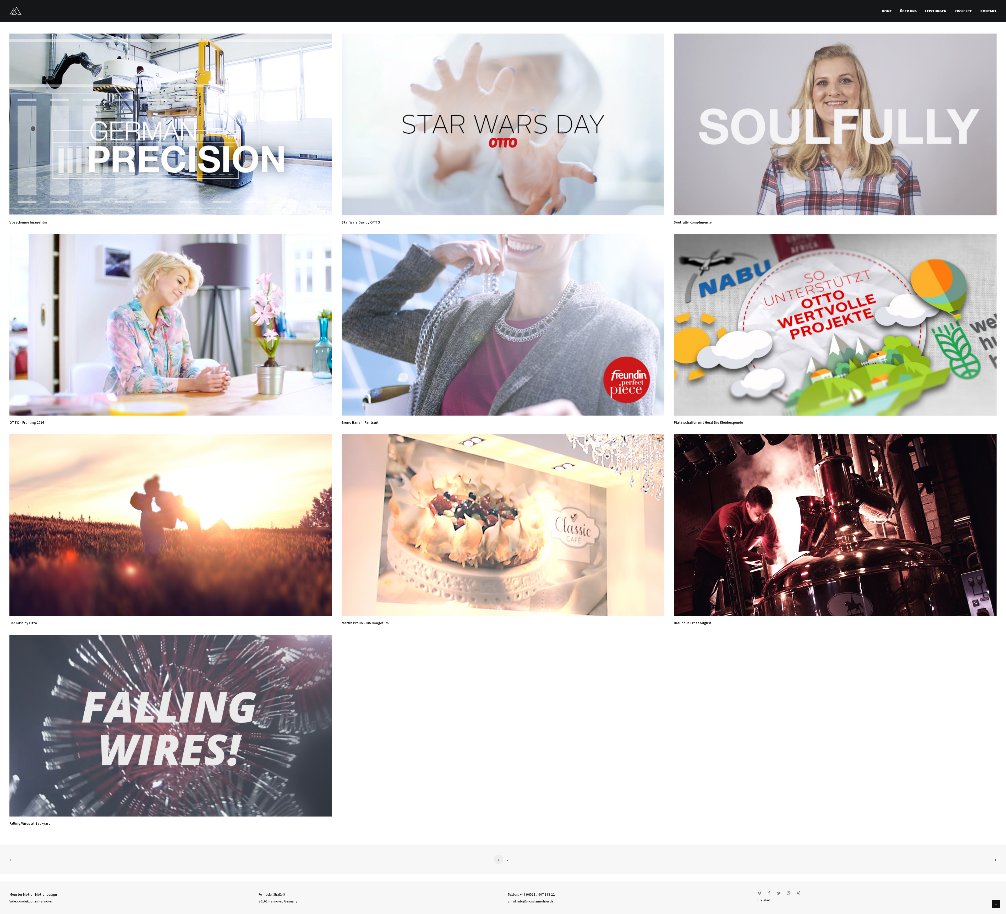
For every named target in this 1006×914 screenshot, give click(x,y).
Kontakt (988, 11)
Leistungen (935, 11)
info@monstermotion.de (535, 901)
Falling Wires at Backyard (30, 823)
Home (887, 11)
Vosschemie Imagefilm (28, 222)
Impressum (765, 899)
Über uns (908, 11)
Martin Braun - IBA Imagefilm (365, 623)
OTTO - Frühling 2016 (26, 422)
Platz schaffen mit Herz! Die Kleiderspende (708, 422)
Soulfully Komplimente (693, 222)
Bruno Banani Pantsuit (360, 422)
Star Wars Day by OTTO (361, 222)
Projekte (963, 11)
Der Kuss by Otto (23, 623)
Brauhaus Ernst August (693, 623)
